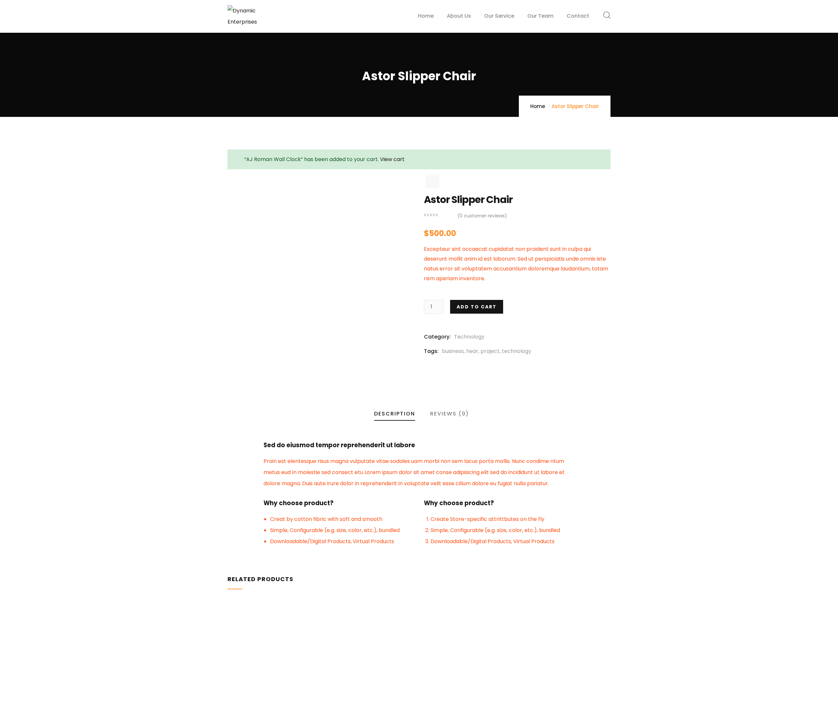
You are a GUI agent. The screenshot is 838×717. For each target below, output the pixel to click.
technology (516, 351)
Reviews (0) (449, 413)
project (490, 351)
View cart (392, 159)
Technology (469, 336)
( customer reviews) (482, 215)
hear (472, 351)
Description (394, 413)
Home (537, 106)
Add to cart (477, 306)
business (453, 351)
